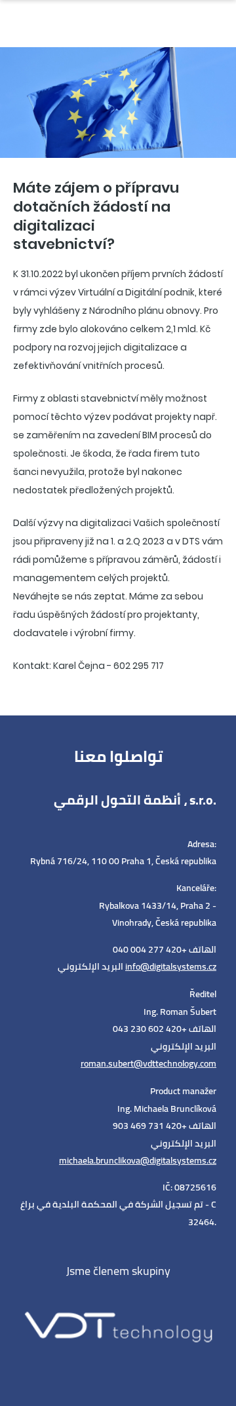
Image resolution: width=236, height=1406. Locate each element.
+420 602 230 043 (150, 1028)
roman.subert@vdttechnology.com (148, 1063)
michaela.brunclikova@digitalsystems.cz (137, 1160)
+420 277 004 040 (150, 949)
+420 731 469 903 (150, 1125)
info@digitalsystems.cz (170, 966)
